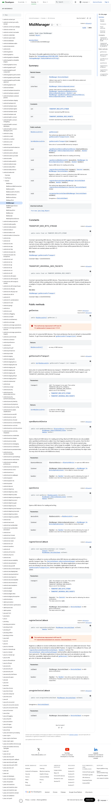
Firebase (63, 792)
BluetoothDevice (70, 149)
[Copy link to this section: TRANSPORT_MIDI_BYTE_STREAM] (58, 226)
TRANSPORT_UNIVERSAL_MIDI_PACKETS (61, 116)
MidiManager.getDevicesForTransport (42, 255)
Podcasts (27, 785)
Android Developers (34, 18)
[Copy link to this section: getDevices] (40, 311)
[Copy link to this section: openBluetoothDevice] (48, 422)
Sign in (107, 2)
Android (27, 768)
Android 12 (71, 782)
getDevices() (63, 656)
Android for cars (58, 778)
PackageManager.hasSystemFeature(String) (44, 58)
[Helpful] (87, 18)
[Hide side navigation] (21, 801)
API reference (7, 8)
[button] (11, 19)
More (44, 2)
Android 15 (71, 774)
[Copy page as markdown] (57, 24)
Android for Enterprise (31, 771)
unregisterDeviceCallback (58, 193)
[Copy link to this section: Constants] (41, 220)
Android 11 (71, 785)
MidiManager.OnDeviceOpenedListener (62, 86)
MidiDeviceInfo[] (37, 132)
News (26, 779)
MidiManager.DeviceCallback (58, 77)
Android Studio (97, 2)
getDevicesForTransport (57, 141)
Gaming (42, 768)
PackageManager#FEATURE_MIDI (48, 56)
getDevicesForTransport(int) (59, 137)
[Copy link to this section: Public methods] (46, 305)
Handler (84, 151)
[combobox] (63, 2)
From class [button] (40, 211)
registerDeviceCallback (57, 169)
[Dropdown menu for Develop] (38, 2)
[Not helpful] (90, 18)
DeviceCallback (62, 198)
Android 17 (71, 768)
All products (88, 792)
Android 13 (71, 779)
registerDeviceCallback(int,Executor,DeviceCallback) (67, 187)
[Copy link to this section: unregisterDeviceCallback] (51, 691)
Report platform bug (102, 768)
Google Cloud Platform (75, 792)
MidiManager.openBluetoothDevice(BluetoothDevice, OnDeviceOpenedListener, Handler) (67, 95)
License (33, 800)
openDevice (53, 160)
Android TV (57, 781)
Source (27, 777)
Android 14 (71, 777)
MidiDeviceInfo (39, 141)
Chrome (55, 792)
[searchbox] (11, 15)
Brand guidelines (42, 800)
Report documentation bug (102, 771)
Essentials (21, 2)
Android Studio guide (88, 772)
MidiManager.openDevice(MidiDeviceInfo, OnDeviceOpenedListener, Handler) (63, 92)
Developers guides (87, 774)
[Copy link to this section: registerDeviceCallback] (49, 542)
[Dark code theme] (90, 231)
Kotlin (84, 28)
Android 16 (71, 771)
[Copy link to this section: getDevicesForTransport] (51, 356)
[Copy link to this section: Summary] (40, 66)
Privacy (42, 779)
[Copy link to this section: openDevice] (40, 488)
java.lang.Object (33, 40)
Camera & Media (44, 777)
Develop (33, 2)
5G (40, 782)
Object (37, 35)
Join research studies (102, 778)
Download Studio (87, 780)
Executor (80, 169)
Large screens (58, 770)
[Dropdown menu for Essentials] (26, 2)
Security (27, 774)
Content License (73, 734)
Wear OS (56, 773)
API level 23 (88, 23)
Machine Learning (45, 771)
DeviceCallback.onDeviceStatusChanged (61, 561)
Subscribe (89, 800)
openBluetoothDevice (56, 149)
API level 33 (88, 226)
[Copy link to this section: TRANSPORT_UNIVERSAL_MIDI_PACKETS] (64, 266)
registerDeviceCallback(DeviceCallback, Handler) (47, 650)
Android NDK (86, 783)
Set (32, 141)
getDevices (53, 132)
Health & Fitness (44, 774)
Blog (26, 782)
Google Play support (102, 775)
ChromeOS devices (59, 776)
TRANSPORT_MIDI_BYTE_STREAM (59, 109)
